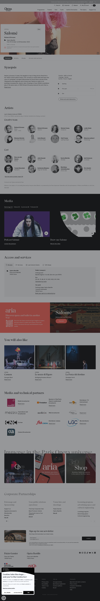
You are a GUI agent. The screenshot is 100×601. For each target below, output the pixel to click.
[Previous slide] (91, 521)
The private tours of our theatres (36, 513)
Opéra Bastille (57, 511)
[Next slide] (94, 521)
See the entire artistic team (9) (14, 176)
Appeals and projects (10, 511)
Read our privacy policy (9, 588)
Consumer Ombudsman (75, 586)
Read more (7, 87)
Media (24, 58)
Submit (89, 538)
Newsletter (73, 588)
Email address (33, 537)
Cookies (44, 588)
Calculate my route (40, 281)
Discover (61, 321)
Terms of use (45, 586)
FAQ (71, 589)
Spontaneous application (59, 584)
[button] (3, 598)
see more (6, 187)
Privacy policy (45, 582)
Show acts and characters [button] (68, 99)
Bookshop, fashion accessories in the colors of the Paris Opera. (81, 473)
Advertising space (83, 514)
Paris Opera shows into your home (19, 474)
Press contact (73, 584)
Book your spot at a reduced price (45, 293)
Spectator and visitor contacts (78, 582)
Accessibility (45, 584)
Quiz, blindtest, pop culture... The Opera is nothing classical (50, 473)
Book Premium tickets (35, 511)
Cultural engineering (84, 516)
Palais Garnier (57, 509)
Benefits (6, 515)
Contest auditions (57, 586)
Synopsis (8, 58)
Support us (7, 509)
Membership (8, 513)
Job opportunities (57, 582)
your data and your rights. (47, 545)
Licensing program (83, 511)
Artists (16, 58)
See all (6, 517)
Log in (91, 2)
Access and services (35, 58)
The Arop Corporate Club (36, 509)
